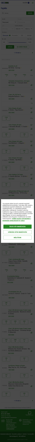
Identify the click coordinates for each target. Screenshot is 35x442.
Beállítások (17, 237)
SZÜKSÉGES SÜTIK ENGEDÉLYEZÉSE (17, 232)
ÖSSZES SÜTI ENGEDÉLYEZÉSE (17, 226)
